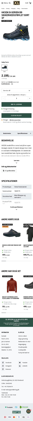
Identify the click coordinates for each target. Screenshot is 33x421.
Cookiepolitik (22, 350)
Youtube (24, 362)
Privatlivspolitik (22, 347)
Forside (2, 8)
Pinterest (8, 369)
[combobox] (16, 90)
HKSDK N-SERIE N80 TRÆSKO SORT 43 (11, 246)
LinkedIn (24, 366)
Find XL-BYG (5, 338)
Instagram (9, 366)
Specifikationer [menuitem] (23, 133)
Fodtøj (18, 8)
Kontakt (3, 336)
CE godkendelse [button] (10, 171)
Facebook (8, 362)
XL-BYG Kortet (5, 84)
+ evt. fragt (4, 257)
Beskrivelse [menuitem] (7, 133)
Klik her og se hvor (15, 120)
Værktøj (7, 8)
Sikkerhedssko (24, 8)
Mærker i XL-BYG (6, 350)
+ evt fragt (4, 78)
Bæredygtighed (6, 347)
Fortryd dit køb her (23, 352)
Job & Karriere (5, 341)
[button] (3, 98)
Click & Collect (22, 336)
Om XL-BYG (5, 344)
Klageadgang (22, 344)
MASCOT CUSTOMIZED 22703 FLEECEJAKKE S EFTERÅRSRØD (10, 297)
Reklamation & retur (24, 341)
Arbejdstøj (13, 8)
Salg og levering (23, 338)
